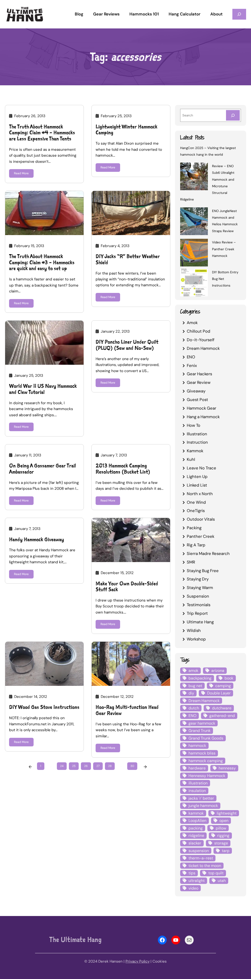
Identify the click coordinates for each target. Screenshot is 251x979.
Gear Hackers (199, 374)
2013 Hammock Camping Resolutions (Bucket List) (123, 469)
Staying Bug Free (203, 570)
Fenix (192, 365)
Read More (21, 173)
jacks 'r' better (201, 798)
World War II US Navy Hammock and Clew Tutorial (43, 389)
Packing (194, 527)
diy (191, 693)
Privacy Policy (138, 961)
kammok (196, 813)
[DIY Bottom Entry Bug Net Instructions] (194, 283)
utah (222, 880)
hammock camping (205, 760)
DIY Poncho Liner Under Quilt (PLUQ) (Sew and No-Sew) (127, 345)
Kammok (195, 450)
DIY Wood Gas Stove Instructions (44, 707)
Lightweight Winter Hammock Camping (126, 130)
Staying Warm (200, 587)
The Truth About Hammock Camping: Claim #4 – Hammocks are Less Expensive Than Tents (42, 133)
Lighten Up (197, 476)
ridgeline (196, 835)
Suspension (198, 596)
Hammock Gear (201, 408)
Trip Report (197, 613)
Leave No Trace (201, 468)
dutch (193, 708)
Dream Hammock (203, 348)
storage (221, 843)
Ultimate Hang (200, 622)
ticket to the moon (204, 865)
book (229, 678)
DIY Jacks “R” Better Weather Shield (128, 259)
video (193, 888)
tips (191, 873)
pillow (221, 828)
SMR (191, 562)
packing (195, 828)
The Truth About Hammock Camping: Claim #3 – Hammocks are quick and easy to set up (42, 262)
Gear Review (199, 382)
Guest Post (197, 399)
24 (61, 766)
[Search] (233, 115)
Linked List (197, 485)
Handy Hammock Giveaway (36, 540)
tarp (225, 850)
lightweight (227, 813)
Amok (192, 322)
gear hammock (201, 723)
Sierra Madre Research (208, 553)
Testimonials (198, 604)
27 (98, 766)
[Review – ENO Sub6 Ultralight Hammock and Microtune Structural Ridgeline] (194, 177)
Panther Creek (200, 536)
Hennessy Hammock (206, 775)
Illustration (197, 434)
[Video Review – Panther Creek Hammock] (194, 253)
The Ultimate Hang (75, 939)
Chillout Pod (198, 331)
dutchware (221, 708)
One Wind (196, 502)
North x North (200, 493)
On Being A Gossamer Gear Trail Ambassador (42, 469)
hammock (197, 745)
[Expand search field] (239, 14)
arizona (217, 670)
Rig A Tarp (196, 545)
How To (193, 425)
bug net (195, 685)
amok (193, 670)
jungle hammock (203, 805)
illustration (198, 783)
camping (223, 685)
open (223, 820)
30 (132, 766)
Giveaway (196, 391)
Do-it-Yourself (200, 339)
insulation (197, 790)
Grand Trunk (199, 730)
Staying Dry (198, 579)
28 (110, 766)
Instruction (197, 442)
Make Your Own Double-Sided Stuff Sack (127, 587)
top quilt (216, 873)
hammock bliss (201, 753)
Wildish (194, 630)
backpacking (200, 678)
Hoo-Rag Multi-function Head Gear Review (127, 710)
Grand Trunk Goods (205, 738)
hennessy (227, 768)
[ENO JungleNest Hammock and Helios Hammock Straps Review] (194, 222)
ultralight (196, 880)
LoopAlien (197, 820)
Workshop (196, 639)
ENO (191, 357)
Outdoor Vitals (201, 519)
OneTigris (196, 510)
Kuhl (191, 459)
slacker (194, 843)
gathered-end (222, 715)
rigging (223, 835)
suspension (198, 850)
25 (73, 766)
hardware (197, 768)
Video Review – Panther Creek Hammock (224, 249)
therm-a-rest (200, 858)
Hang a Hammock (203, 416)
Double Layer (219, 693)
